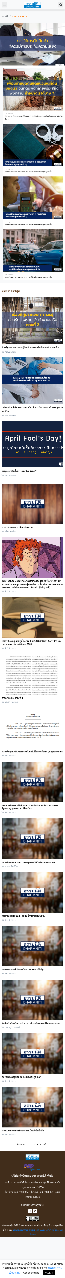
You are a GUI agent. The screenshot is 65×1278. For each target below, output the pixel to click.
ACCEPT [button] (49, 1273)
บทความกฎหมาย (9, 113)
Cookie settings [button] (31, 1272)
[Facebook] (30, 1211)
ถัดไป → (47, 1144)
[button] (4, 4)
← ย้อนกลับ (19, 1144)
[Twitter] (35, 1211)
